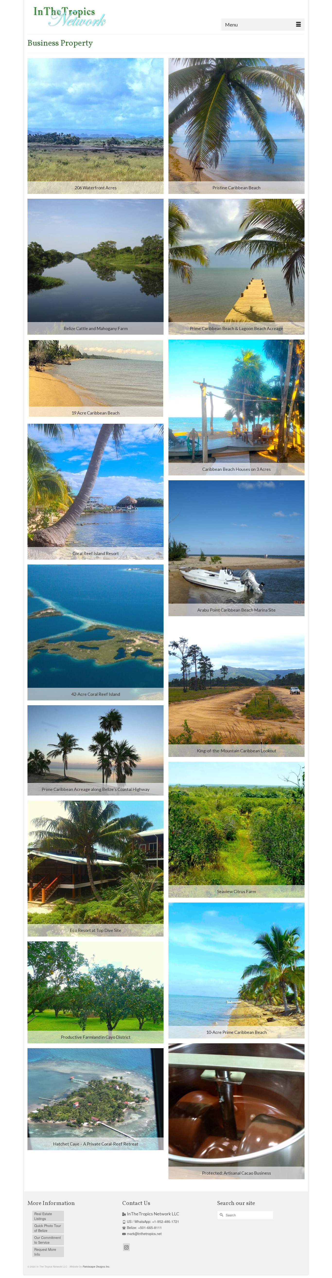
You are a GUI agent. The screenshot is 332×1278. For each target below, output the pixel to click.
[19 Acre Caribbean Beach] (95, 379)
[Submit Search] (220, 1215)
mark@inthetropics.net (144, 1233)
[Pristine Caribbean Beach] (236, 126)
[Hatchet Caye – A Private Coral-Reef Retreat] (95, 1099)
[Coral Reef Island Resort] (95, 492)
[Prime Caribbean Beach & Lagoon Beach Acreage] (236, 267)
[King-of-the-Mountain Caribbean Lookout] (236, 689)
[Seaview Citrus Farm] (236, 830)
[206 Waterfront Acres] (95, 126)
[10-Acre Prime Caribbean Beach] (236, 970)
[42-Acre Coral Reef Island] (95, 632)
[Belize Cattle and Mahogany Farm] (95, 267)
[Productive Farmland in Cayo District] (95, 992)
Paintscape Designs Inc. (96, 1266)
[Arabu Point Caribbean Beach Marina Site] (236, 548)
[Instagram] (126, 1247)
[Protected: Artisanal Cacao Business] (236, 1111)
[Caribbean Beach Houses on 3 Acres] (236, 407)
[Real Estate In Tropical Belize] (68, 17)
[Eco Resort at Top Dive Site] (95, 869)
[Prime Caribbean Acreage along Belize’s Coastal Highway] (95, 750)
